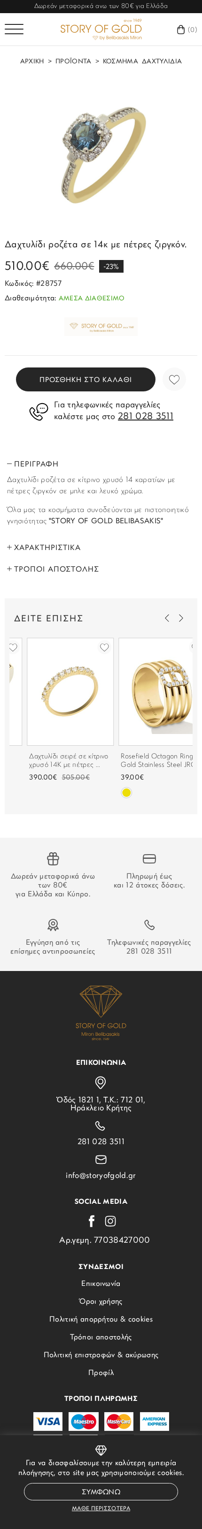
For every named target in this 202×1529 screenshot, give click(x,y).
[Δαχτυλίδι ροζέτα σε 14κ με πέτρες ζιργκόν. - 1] (101, 154)
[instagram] (110, 1221)
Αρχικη (32, 62)
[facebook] (91, 1221)
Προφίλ (101, 1373)
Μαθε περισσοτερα (101, 1509)
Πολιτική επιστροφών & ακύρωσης (101, 1355)
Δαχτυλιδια (162, 62)
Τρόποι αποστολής (101, 1337)
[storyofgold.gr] (101, 29)
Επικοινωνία (101, 1284)
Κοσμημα (120, 62)
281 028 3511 (149, 952)
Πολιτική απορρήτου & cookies (101, 1319)
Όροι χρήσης (101, 1302)
